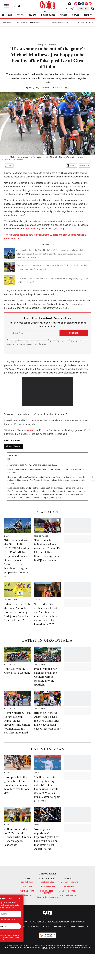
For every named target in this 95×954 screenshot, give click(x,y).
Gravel (75, 15)
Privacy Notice (78, 340)
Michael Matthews (13, 446)
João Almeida (31, 228)
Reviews (32, 15)
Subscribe (82, 8)
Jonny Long (34, 88)
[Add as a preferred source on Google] (47, 935)
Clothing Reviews (68, 895)
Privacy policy (78, 922)
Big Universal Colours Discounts (29, 22)
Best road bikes (47, 882)
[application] (47, 391)
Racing (20, 15)
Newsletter (86, 165)
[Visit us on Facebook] (82, 3)
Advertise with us (31, 926)
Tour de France (26, 882)
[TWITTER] (9, 459)
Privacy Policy (12, 935)
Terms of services (37, 340)
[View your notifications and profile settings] (19, 6)
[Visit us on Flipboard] (90, 3)
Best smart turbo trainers (47, 892)
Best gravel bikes (47, 886)
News (9, 15)
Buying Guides (48, 15)
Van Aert (31, 430)
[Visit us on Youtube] (86, 3)
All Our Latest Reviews (68, 882)
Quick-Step (58, 228)
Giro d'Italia (52, 45)
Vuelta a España (27, 891)
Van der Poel (46, 430)
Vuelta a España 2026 (59, 22)
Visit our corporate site (79, 945)
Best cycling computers (47, 897)
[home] (3, 15)
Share (10, 165)
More (87, 15)
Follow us (73, 165)
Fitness (63, 15)
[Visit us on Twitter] (79, 3)
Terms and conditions (58, 922)
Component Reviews (68, 891)
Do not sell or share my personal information (65, 926)
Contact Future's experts (33, 922)
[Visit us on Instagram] (75, 3)
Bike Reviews (68, 886)
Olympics (27, 895)
